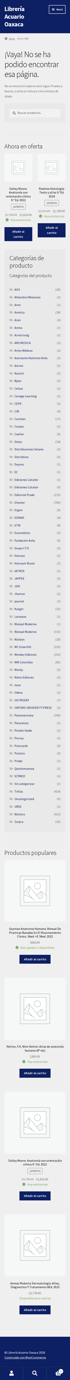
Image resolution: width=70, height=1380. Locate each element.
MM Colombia (23, 662)
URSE (18, 806)
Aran (17, 320)
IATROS (19, 571)
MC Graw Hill (22, 647)
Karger (19, 609)
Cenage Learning (25, 396)
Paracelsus (21, 723)
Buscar (35, 1373)
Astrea (18, 366)
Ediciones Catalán (26, 480)
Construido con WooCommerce (25, 1357)
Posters (19, 753)
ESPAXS (19, 518)
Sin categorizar (24, 784)
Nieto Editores (24, 677)
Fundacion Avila (24, 540)
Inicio (12, 38)
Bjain (17, 381)
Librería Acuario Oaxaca (14, 16)
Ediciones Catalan (26, 487)
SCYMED (19, 776)
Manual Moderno (25, 632)
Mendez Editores (25, 654)
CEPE (18, 404)
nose (17, 685)
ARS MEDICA (22, 343)
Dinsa (18, 442)
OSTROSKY (21, 700)
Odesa (18, 692)
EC (16, 472)
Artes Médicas (23, 350)
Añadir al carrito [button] (18, 234)
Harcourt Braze (24, 563)
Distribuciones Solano (29, 449)
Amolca (19, 312)
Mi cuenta (11, 1373)
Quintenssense (24, 769)
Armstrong (21, 335)
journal (19, 601)
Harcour (19, 556)
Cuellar (19, 434)
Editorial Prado (24, 495)
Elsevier (19, 502)
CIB (16, 411)
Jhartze (19, 594)
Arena (18, 328)
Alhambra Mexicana (27, 297)
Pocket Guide (23, 730)
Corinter (20, 419)
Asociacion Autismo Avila (30, 358)
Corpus (19, 426)
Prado (18, 761)
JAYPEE (19, 578)
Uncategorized (24, 799)
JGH (17, 586)
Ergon (18, 510)
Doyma (19, 464)
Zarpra (18, 822)
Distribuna (21, 457)
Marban (19, 639)
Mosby (18, 670)
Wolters (19, 814)
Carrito (54, 1370)
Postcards (21, 746)
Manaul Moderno (25, 624)
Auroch (19, 373)
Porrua (19, 738)
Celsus (18, 388)
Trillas (18, 791)
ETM (17, 525)
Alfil (17, 289)
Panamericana (23, 715)
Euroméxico (22, 533)
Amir (17, 305)
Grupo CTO (21, 548)
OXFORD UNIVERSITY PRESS (33, 708)
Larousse (20, 617)
